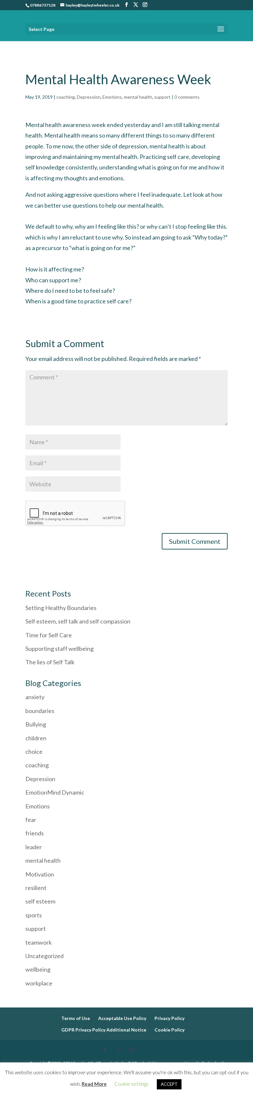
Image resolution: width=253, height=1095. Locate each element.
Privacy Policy (169, 1018)
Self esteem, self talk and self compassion (77, 621)
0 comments (187, 97)
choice (33, 751)
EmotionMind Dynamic (54, 792)
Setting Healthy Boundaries (61, 607)
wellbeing (37, 969)
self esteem (40, 901)
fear (30, 819)
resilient (35, 887)
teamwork (38, 942)
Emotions (112, 97)
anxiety (34, 696)
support (162, 97)
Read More (94, 1084)
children (35, 738)
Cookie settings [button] (131, 1084)
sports (33, 915)
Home (31, 45)
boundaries (39, 710)
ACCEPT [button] (169, 1084)
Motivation (39, 874)
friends (34, 833)
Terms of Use (75, 1018)
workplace (38, 983)
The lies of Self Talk (49, 662)
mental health (138, 97)
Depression (88, 97)
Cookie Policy (169, 1029)
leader (33, 847)
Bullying (35, 724)
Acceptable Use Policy (122, 1018)
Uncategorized (44, 955)
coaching (65, 97)
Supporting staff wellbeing (60, 648)
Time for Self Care (48, 635)
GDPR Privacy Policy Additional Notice (103, 1029)
